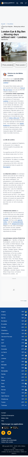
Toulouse (4, 405)
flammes (5, 220)
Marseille (4, 364)
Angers (3, 311)
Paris (2, 383)
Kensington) (6, 167)
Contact (3, 413)
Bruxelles (4, 324)
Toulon (3, 402)
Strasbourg (4, 399)
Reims (3, 386)
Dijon (2, 340)
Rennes (3, 389)
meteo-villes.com (14, 118)
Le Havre (4, 352)
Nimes (3, 380)
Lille (2, 355)
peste (6, 218)
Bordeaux (4, 321)
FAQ (2, 421)
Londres (3, 358)
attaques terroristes (17, 224)
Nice (2, 377)
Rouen (3, 393)
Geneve (3, 346)
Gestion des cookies (7, 442)
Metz (2, 368)
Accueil (3, 24)
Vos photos (10, 24)
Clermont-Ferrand (6, 336)
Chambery (4, 330)
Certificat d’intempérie (7, 415)
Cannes (3, 327)
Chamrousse (5, 333)
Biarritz (3, 318)
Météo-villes (4, 418)
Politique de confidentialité (8, 440)
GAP (2, 343)
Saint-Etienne (5, 396)
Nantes (3, 374)
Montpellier (4, 371)
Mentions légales (6, 438)
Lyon (2, 361)
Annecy (3, 315)
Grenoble (4, 349)
